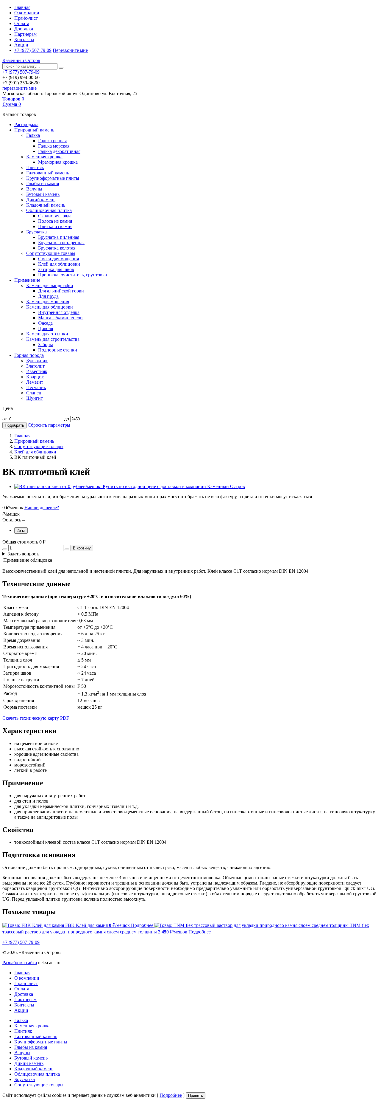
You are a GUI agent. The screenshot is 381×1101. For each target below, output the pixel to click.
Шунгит (34, 398)
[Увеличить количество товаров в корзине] (67, 549)
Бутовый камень (43, 194)
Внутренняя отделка (58, 312)
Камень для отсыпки (47, 333)
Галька (33, 135)
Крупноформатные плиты (52, 178)
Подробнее (171, 1095)
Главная (22, 7)
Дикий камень (40, 199)
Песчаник (36, 387)
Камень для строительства (52, 339)
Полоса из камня (55, 221)
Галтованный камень (47, 172)
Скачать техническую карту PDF (35, 718)
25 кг (21, 530)
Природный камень (34, 129)
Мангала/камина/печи (60, 317)
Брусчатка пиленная (58, 237)
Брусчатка (36, 231)
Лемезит (34, 382)
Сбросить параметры (49, 425)
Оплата (21, 23)
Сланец (33, 392)
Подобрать (14, 425)
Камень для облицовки (49, 306)
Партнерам (25, 34)
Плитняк (35, 167)
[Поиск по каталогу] (61, 68)
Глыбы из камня (42, 183)
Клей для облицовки (59, 264)
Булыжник (37, 360)
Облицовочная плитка (49, 210)
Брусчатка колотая (56, 247)
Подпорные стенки (57, 349)
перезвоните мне (19, 88)
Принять (195, 1095)
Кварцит (35, 376)
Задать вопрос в (23, 553)
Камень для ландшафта (49, 285)
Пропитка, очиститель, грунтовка (72, 274)
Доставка (23, 28)
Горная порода (29, 355)
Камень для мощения (47, 301)
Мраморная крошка (58, 162)
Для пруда (48, 296)
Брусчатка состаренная (61, 242)
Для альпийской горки (61, 290)
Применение (27, 280)
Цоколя (45, 328)
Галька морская (53, 145)
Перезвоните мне (70, 50)
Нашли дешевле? (41, 507)
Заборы (45, 344)
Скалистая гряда (54, 215)
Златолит (35, 365)
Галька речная (52, 140)
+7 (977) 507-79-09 (32, 50)
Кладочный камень (45, 204)
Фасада (45, 323)
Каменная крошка (44, 156)
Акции (21, 44)
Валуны (34, 188)
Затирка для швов (56, 269)
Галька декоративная (59, 151)
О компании (26, 12)
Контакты (24, 39)
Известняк (36, 371)
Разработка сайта (19, 962)
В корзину (82, 548)
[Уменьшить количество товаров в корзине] (4, 549)
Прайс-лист (26, 18)
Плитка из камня (55, 226)
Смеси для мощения (58, 258)
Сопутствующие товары (50, 253)
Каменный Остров (21, 60)
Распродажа (26, 124)
